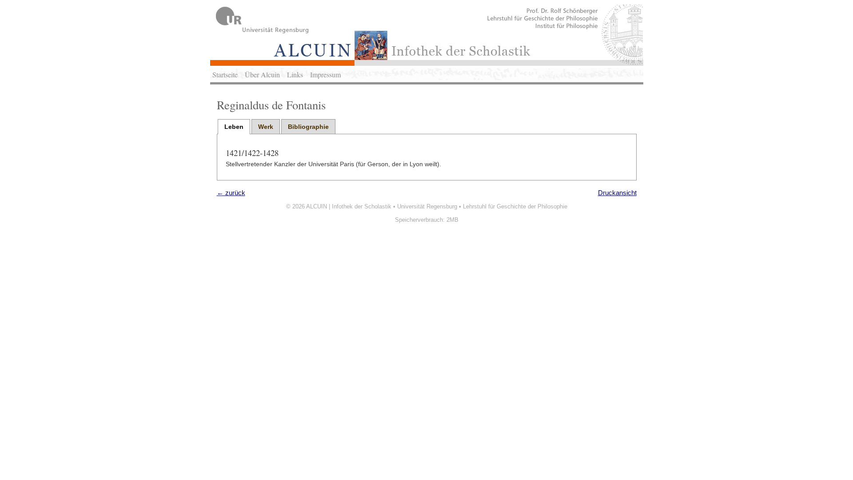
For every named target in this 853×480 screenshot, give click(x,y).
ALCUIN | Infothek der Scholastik (348, 206)
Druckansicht (617, 192)
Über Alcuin (262, 74)
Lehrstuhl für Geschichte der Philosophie (515, 206)
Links (295, 74)
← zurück (231, 192)
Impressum (325, 74)
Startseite (225, 74)
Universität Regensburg (427, 206)
